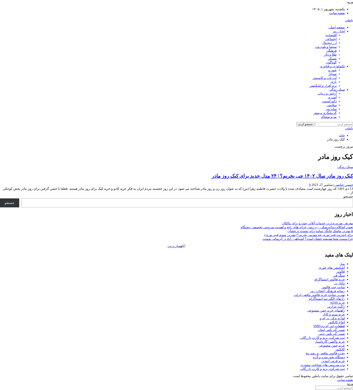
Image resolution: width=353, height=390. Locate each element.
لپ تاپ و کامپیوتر (325, 78)
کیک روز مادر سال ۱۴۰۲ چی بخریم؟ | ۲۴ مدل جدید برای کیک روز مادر (282, 176)
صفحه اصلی (336, 27)
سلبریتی (331, 109)
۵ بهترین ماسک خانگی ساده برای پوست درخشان (320, 231)
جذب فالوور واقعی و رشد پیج (325, 353)
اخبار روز (339, 31)
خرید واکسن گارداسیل (330, 341)
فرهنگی (331, 50)
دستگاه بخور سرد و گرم (329, 357)
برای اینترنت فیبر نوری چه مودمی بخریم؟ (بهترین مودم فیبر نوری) (308, 235)
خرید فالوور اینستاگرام (329, 279)
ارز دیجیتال (329, 43)
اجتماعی (331, 39)
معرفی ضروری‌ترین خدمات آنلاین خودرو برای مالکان (317, 223)
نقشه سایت (337, 13)
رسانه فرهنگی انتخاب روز (327, 291)
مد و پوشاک (329, 117)
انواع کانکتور (336, 322)
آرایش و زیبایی (327, 93)
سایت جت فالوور (333, 287)
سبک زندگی (337, 89)
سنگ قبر (339, 275)
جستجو (348, 196)
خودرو (332, 70)
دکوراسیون (329, 101)
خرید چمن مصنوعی (331, 345)
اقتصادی (331, 35)
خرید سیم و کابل (334, 314)
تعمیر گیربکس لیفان (331, 330)
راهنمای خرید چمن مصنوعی (326, 310)
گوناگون (331, 62)
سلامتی (331, 105)
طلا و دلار (330, 54)
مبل (342, 264)
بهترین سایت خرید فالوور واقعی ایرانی (319, 295)
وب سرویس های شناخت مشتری (322, 365)
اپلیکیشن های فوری (331, 267)
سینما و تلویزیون (326, 47)
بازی (334, 82)
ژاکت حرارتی (336, 306)
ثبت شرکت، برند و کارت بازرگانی (322, 337)
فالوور (340, 271)
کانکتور (340, 349)
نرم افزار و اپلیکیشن (323, 85)
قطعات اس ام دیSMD (329, 326)
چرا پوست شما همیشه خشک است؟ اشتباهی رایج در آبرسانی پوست (308, 239)
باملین (349, 20)
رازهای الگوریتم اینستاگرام (327, 299)
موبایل (332, 74)
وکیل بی (339, 283)
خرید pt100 (337, 302)
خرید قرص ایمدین (333, 361)
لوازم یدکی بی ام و (332, 318)
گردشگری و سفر (325, 113)
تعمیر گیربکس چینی (331, 334)
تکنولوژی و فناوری (332, 66)
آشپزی (332, 97)
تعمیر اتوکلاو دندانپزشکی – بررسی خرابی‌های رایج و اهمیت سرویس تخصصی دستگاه (297, 227)
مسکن (332, 58)
